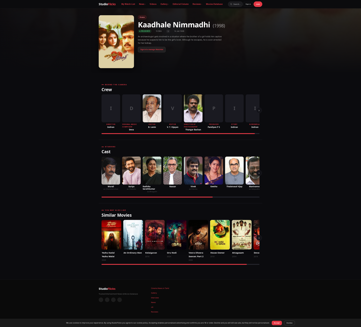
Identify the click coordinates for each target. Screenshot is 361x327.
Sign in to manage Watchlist (151, 49)
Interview (155, 298)
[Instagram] (107, 300)
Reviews (197, 4)
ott (152, 307)
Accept (277, 323)
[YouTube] (119, 300)
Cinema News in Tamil (160, 288)
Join (258, 4)
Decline (289, 323)
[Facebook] (101, 300)
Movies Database (214, 4)
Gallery (164, 4)
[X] (113, 300)
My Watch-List (128, 4)
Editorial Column (181, 4)
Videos (153, 4)
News (141, 4)
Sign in (248, 4)
